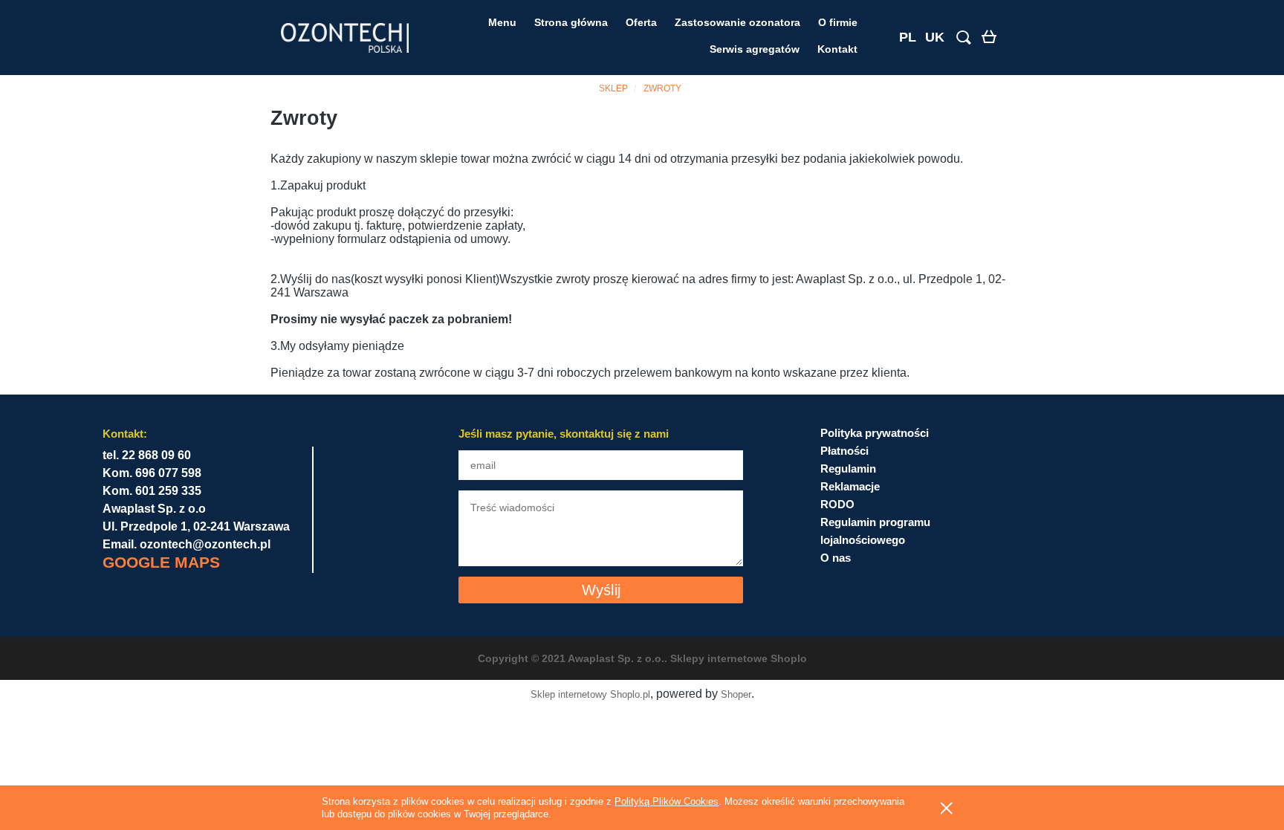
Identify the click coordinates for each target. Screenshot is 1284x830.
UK (934, 37)
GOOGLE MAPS (161, 562)
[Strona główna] (344, 38)
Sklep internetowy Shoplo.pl (590, 694)
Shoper (736, 694)
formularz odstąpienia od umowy (422, 239)
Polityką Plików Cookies (667, 801)
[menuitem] (502, 22)
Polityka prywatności (874, 433)
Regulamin (848, 468)
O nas (835, 557)
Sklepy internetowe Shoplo (738, 658)
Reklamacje (850, 486)
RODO (837, 504)
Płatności (844, 450)
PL (907, 37)
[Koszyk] (992, 39)
